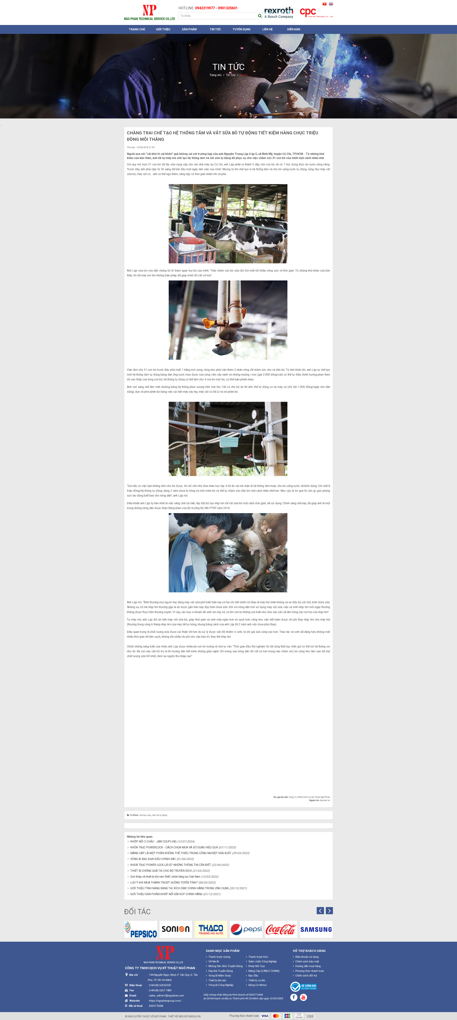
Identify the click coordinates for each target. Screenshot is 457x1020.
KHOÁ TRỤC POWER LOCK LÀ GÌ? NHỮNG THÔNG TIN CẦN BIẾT (170, 865)
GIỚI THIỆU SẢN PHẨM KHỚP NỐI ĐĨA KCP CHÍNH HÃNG (166, 894)
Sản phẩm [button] (189, 29)
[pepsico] (140, 929)
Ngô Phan (160, 1016)
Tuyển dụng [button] (241, 29)
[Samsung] (316, 929)
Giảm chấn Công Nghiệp (262, 961)
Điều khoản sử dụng (307, 956)
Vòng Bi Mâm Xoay (219, 975)
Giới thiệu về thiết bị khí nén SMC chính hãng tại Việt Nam (165, 876)
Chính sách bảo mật (307, 961)
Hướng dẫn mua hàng (308, 966)
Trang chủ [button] (137, 29)
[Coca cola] (281, 929)
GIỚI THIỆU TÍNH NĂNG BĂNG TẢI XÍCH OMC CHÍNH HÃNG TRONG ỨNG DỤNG (179, 888)
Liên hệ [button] (267, 29)
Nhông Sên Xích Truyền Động (225, 966)
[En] (330, 3)
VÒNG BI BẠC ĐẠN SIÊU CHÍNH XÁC (153, 859)
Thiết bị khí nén (217, 980)
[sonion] (176, 929)
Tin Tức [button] (215, 29)
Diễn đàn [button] (293, 29)
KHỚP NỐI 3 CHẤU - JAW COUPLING (153, 841)
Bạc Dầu (253, 975)
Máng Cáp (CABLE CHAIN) (263, 971)
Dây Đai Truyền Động (220, 971)
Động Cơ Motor (257, 985)
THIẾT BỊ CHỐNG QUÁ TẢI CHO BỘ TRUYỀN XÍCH (161, 870)
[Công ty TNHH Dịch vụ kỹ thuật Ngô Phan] (149, 12)
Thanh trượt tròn (258, 956)
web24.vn (194, 1016)
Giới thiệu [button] (163, 29)
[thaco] (211, 929)
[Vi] (324, 3)
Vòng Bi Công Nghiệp (220, 985)
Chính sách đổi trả (306, 975)
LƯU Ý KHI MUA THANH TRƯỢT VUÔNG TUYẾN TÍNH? (164, 882)
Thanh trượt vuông (219, 956)
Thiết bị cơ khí (256, 980)
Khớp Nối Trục (256, 966)
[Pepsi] (246, 929)
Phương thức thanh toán (309, 971)
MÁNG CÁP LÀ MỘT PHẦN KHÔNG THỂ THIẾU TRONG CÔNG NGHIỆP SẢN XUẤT (180, 853)
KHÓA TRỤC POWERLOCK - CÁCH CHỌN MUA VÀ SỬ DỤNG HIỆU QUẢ (174, 847)
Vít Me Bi (213, 961)
